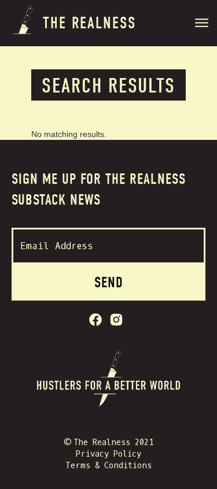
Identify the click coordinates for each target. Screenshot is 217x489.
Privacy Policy (108, 454)
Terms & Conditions (108, 465)
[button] (203, 25)
